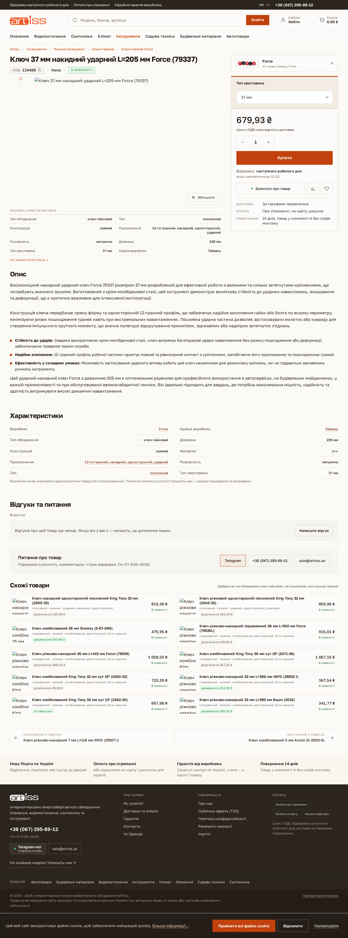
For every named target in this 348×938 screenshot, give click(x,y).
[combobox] (162, 20)
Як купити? (133, 803)
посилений (159, 473)
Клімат (165, 882)
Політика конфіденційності (222, 818)
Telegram (233, 560)
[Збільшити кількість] (268, 142)
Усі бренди (133, 834)
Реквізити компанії (215, 826)
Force (163, 429)
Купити (284, 157)
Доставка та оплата (141, 811)
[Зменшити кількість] (242, 142)
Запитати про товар (272, 188)
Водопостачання (113, 882)
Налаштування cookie (320, 896)
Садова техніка (211, 882)
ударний (161, 462)
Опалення (184, 882)
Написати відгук (314, 530)
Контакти (132, 826)
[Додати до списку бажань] (327, 189)
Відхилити (293, 926)
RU (268, 4)
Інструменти (143, 882)
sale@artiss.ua (312, 560)
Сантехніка (239, 882)
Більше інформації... (170, 926)
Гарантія (131, 818)
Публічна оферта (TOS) (218, 811)
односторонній (139, 462)
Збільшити (206, 197)
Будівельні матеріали (75, 882)
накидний (118, 462)
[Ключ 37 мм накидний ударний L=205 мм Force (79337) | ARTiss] (128, 141)
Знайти (257, 20)
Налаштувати (326, 926)
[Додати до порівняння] (313, 189)
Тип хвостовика (250, 83)
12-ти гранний (96, 462)
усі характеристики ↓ (29, 260)
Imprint (204, 834)
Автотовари (41, 882)
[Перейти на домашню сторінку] (34, 20)
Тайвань (331, 429)
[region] (115, 141)
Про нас (205, 803)
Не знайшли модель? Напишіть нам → (43, 862)
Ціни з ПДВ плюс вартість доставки (265, 130)
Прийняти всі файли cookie (244, 926)
